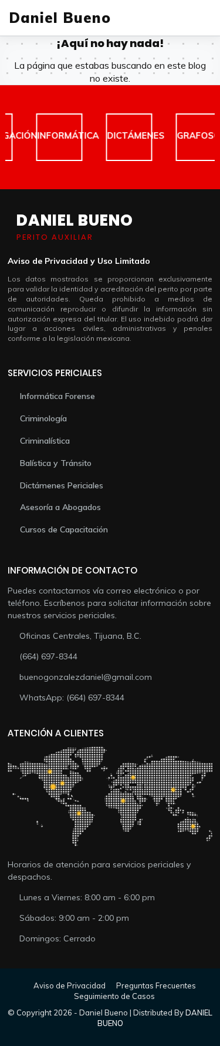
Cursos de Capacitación (64, 529)
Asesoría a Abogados (60, 507)
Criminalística (45, 440)
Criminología (43, 418)
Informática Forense (57, 396)
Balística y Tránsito (56, 463)
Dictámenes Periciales (61, 485)
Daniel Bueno (60, 17)
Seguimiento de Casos (114, 996)
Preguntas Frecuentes (156, 985)
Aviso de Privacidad (69, 985)
